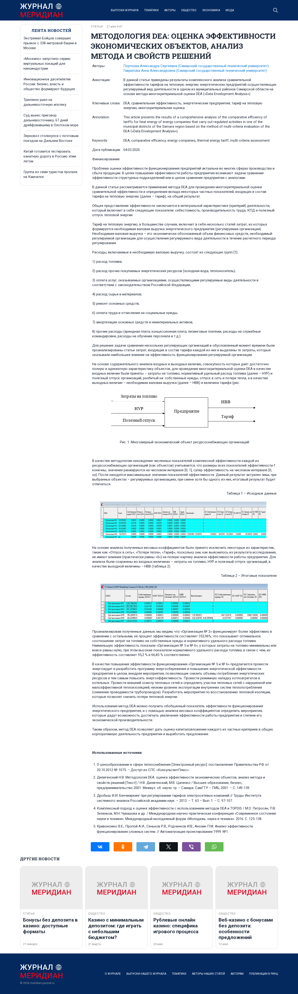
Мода (230, 10)
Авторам (237, 973)
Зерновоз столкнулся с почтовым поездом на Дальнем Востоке (51, 138)
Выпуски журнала (125, 10)
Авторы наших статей (208, 973)
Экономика (211, 10)
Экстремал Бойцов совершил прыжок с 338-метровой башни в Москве (50, 43)
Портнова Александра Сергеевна (196, 66)
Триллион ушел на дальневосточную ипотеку (45, 102)
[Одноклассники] (123, 846)
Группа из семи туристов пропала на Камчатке (50, 174)
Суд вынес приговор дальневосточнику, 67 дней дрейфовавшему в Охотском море (51, 120)
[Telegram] (145, 846)
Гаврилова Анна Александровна (195, 70)
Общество (188, 10)
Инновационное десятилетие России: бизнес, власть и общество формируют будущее (49, 84)
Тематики (151, 10)
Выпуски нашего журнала (146, 973)
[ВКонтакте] (100, 846)
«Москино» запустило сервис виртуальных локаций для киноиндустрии (47, 64)
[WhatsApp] (214, 846)
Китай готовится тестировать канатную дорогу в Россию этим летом (50, 156)
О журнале (113, 973)
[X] (168, 846)
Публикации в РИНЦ (263, 973)
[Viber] (191, 846)
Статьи (97, 26)
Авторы (170, 10)
